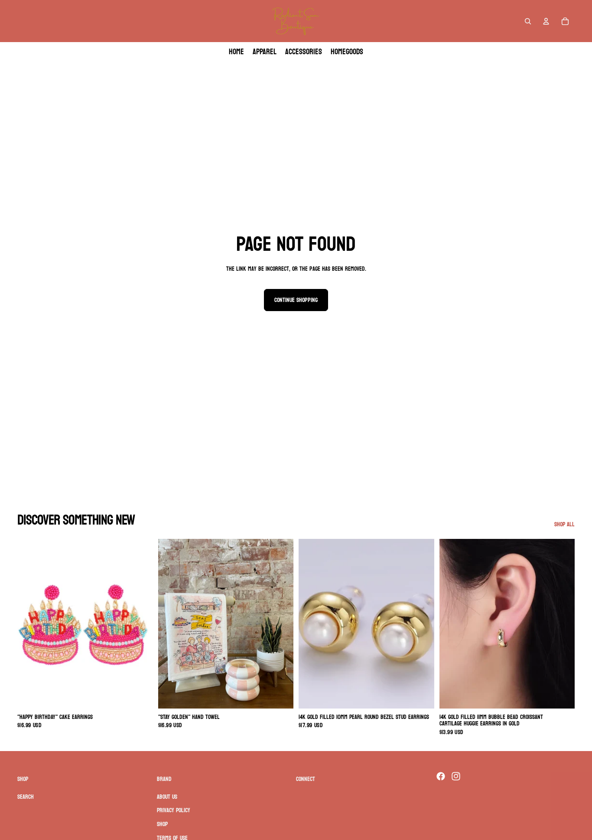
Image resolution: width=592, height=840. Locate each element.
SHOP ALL (564, 524)
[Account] (546, 21)
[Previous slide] (30, 623)
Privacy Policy (173, 810)
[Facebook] (441, 776)
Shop (162, 824)
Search (25, 796)
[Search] (527, 21)
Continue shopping (296, 300)
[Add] (139, 695)
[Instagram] (456, 776)
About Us (167, 796)
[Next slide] (140, 623)
